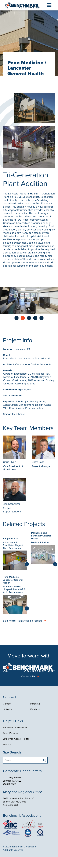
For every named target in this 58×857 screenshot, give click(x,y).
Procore (7, 744)
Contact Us (28, 676)
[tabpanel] (29, 300)
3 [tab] (29, 318)
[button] (49, 5)
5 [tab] (41, 318)
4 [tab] (35, 318)
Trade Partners (10, 733)
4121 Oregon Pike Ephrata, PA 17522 (12, 779)
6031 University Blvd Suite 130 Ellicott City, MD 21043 (18, 800)
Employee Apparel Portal (16, 739)
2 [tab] (23, 318)
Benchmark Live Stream (15, 727)
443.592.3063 (10, 805)
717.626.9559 (9, 784)
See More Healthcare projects (23, 621)
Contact (7, 703)
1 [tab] (16, 318)
